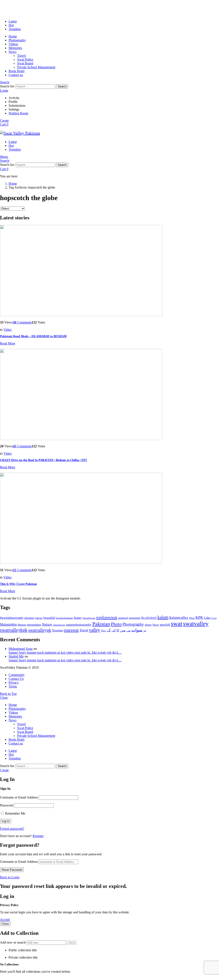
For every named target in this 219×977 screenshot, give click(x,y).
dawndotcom (89, 618)
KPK (199, 617)
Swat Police (25, 59)
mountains (34, 624)
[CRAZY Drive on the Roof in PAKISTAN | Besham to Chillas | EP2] (109, 395)
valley (94, 629)
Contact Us (16, 678)
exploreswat (106, 617)
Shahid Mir (16, 656)
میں (123, 630)
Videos (13, 44)
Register (38, 836)
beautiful (49, 617)
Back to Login (9, 877)
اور (144, 630)
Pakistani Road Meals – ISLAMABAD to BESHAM (33, 336)
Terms (13, 686)
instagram (134, 617)
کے (109, 630)
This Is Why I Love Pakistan (18, 584)
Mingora (22, 624)
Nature (47, 624)
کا (118, 630)
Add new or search (13, 942)
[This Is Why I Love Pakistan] (109, 519)
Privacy (14, 682)
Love (214, 618)
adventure (29, 618)
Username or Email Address (19, 797)
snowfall (165, 624)
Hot (11, 25)
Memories (15, 48)
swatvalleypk (39, 630)
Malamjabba (8, 624)
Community (17, 675)
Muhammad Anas (21, 648)
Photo (116, 624)
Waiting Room (18, 113)
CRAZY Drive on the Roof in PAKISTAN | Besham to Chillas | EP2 (43, 460)
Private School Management (36, 67)
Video (7, 329)
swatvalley (196, 623)
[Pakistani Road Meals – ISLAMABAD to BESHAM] (109, 271)
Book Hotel (16, 71)
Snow (155, 624)
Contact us (16, 75)
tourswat (71, 630)
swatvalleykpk (13, 629)
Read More (7, 343)
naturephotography (79, 624)
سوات (136, 630)
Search (62, 86)
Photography (17, 40)
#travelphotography (12, 617)
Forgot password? (12, 828)
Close (4, 697)
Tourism (57, 630)
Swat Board (25, 63)
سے (128, 630)
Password (6, 805)
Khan (192, 618)
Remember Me (14, 813)
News (12, 52)
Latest (13, 21)
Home (13, 36)
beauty (78, 617)
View (103, 630)
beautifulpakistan (64, 618)
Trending (15, 29)
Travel (21, 55)
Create (4, 120)
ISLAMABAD (149, 617)
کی (113, 630)
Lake (207, 617)
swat (176, 623)
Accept (5, 919)
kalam (162, 617)
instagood (123, 617)
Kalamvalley (178, 618)
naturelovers (59, 624)
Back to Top (8, 693)
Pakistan (101, 624)
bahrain (39, 618)
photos (148, 624)
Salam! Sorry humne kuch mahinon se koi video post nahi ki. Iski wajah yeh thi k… (65, 652)
